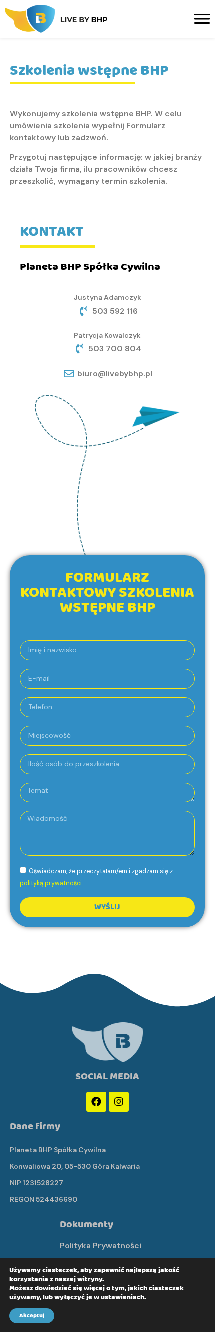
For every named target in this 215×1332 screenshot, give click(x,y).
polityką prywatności (51, 883)
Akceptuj (32, 1315)
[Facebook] (96, 1102)
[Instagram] (119, 1102)
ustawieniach (122, 1297)
